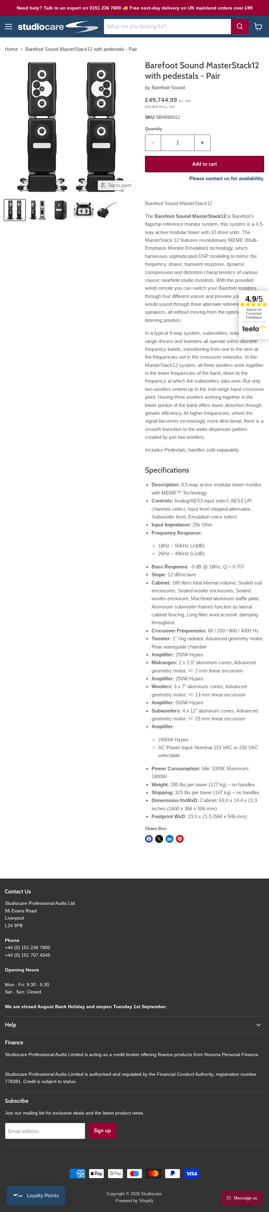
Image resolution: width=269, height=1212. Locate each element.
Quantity (153, 128)
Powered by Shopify (134, 1200)
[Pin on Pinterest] (180, 839)
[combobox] (167, 26)
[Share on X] (159, 839)
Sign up (102, 1130)
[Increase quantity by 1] (203, 143)
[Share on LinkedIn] (170, 839)
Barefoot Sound (168, 87)
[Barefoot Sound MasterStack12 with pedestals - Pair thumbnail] (37, 210)
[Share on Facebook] (149, 839)
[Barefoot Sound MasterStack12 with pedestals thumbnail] (14, 210)
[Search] (240, 26)
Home (11, 49)
